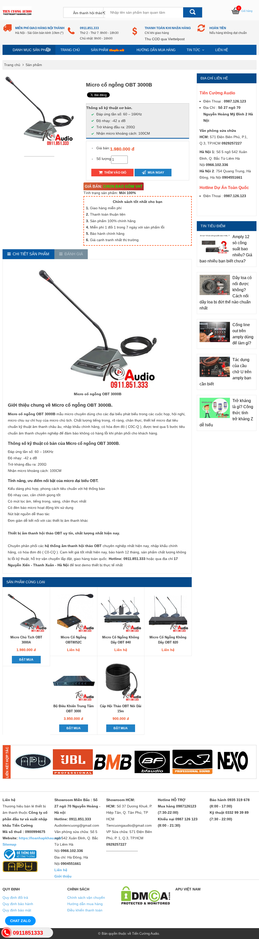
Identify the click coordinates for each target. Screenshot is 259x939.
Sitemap (9, 844)
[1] (33, 762)
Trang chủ (70, 50)
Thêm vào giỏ (114, 172)
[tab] (28, 254)
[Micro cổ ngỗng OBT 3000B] (40, 156)
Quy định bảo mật (17, 910)
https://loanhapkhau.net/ (40, 838)
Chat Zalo (20, 921)
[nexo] (232, 762)
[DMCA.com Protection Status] (145, 895)
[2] (73, 762)
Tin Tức (194, 50)
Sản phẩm (99, 50)
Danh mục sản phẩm (32, 50)
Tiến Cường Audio (145, 933)
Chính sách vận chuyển (86, 897)
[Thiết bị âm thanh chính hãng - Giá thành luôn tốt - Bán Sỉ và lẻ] (17, 12)
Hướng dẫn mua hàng (156, 50)
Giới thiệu (63, 876)
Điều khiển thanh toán (84, 910)
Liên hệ (221, 50)
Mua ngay (155, 172)
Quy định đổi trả (15, 897)
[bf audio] (152, 762)
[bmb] (113, 762)
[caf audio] (192, 762)
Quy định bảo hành (18, 904)
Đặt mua (26, 659)
